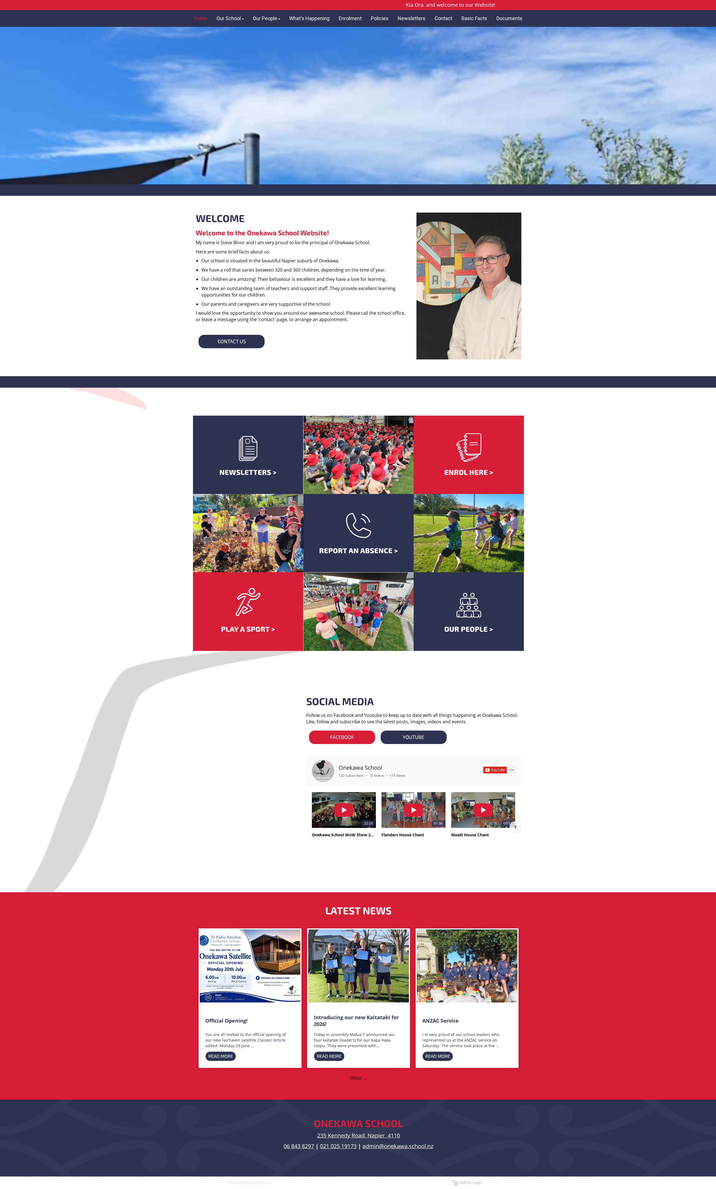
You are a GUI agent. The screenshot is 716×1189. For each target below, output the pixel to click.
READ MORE (220, 1056)
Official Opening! (226, 1020)
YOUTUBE (413, 737)
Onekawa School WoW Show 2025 (344, 834)
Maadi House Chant (470, 834)
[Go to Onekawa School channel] (323, 771)
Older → (358, 1078)
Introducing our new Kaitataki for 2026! (356, 1020)
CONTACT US (232, 341)
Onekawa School (360, 767)
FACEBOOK (342, 737)
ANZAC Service (440, 1020)
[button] (312, 827)
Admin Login (470, 1182)
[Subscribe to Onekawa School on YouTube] (499, 770)
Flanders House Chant (402, 834)
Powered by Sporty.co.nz (249, 1182)
